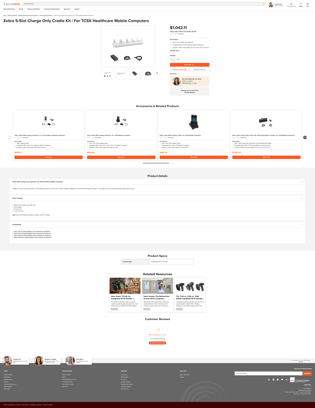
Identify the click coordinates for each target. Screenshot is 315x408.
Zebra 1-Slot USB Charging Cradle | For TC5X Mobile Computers (180, 135)
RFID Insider (124, 377)
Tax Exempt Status (67, 382)
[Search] (263, 4)
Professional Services (10, 384)
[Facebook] (278, 379)
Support (76, 9)
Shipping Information (127, 384)
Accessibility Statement (35, 405)
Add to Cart (187, 65)
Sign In (64, 377)
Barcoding (7, 377)
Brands (21, 9)
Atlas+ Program (66, 374)
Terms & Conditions (47, 405)
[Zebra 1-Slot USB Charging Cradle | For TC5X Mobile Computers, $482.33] (193, 122)
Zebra (172, 31)
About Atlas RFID (184, 374)
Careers (182, 377)
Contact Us (124, 374)
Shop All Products (9, 9)
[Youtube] (282, 379)
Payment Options (126, 382)
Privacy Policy (25, 405)
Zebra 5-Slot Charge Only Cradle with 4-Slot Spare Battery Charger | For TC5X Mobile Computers (263, 135)
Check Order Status (67, 384)
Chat (195, 83)
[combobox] (140, 4)
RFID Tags (7, 389)
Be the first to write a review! (157, 343)
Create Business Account (69, 379)
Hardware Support (126, 386)
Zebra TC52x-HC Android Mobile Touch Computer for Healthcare (32, 235)
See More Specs (174, 50)
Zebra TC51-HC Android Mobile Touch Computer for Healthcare (32, 231)
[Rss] (269, 379)
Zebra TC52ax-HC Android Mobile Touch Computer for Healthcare (33, 237)
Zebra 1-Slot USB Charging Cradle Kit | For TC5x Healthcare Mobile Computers (40, 135)
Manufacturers (8, 379)
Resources (67, 9)
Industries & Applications (52, 9)
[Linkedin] (273, 379)
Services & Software (33, 9)
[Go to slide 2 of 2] (99, 73)
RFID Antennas (8, 374)
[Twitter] (286, 379)
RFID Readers (8, 386)
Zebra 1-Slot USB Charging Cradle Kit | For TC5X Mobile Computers (108, 135)
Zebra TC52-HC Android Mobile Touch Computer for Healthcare (32, 233)
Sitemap (18, 405)
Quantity (172, 55)
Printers (6, 382)
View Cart (65, 386)
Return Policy (124, 389)
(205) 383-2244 (186, 83)
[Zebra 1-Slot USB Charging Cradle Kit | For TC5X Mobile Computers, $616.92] (121, 122)
